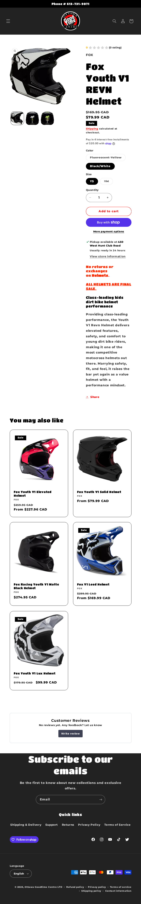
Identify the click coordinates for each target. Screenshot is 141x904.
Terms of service (120, 887)
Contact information (118, 891)
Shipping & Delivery (25, 824)
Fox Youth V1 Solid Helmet (99, 492)
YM (108, 182)
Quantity (92, 189)
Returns (68, 824)
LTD (59, 887)
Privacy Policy (89, 824)
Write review (70, 733)
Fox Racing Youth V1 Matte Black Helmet (36, 586)
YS (92, 181)
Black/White (100, 166)
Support (51, 824)
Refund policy (75, 887)
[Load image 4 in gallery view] (47, 118)
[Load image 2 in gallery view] (32, 118)
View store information (108, 256)
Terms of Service (117, 824)
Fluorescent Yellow (108, 158)
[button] (8, 21)
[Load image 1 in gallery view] (17, 118)
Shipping (92, 128)
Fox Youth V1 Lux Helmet (34, 673)
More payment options (108, 231)
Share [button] (94, 397)
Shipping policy (91, 891)
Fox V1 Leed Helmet (93, 584)
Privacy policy (97, 887)
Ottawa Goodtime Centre (41, 887)
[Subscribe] (101, 799)
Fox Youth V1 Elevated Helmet (33, 493)
